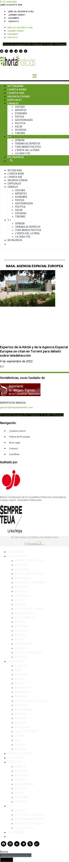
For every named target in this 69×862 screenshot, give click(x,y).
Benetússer (23, 692)
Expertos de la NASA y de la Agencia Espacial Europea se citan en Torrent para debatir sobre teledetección (34, 351)
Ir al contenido (8, 1)
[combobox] (16, 855)
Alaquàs (20, 665)
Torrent (20, 744)
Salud (18, 126)
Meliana (20, 621)
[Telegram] (16, 51)
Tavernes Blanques (28, 652)
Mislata (20, 714)
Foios (19, 600)
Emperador (23, 595)
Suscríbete (13, 18)
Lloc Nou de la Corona (31, 700)
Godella (20, 604)
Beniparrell (23, 687)
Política (20, 123)
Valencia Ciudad (18, 96)
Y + (9, 136)
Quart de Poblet (26, 731)
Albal (18, 670)
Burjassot (22, 586)
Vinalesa (21, 657)
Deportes (20, 110)
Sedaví (20, 735)
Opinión (19, 140)
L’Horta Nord (16, 89)
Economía (21, 113)
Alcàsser (21, 674)
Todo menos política (28, 146)
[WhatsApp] (25, 51)
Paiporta (21, 718)
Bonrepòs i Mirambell (30, 582)
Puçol (19, 639)
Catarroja (21, 696)
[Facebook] (1, 51)
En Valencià (15, 157)
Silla (18, 740)
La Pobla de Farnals (29, 608)
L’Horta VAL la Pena (27, 150)
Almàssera (22, 578)
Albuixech (22, 569)
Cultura (20, 106)
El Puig (20, 591)
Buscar (11, 160)
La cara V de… (23, 153)
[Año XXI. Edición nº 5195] (20, 11)
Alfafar (20, 683)
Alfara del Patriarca (29, 573)
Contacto (13, 21)
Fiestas (19, 116)
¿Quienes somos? (16, 15)
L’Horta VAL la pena (29, 823)
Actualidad (15, 86)
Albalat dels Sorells (29, 560)
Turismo (20, 133)
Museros (21, 630)
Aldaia (19, 678)
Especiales (14, 100)
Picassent (22, 727)
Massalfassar (24, 613)
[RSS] (11, 51)
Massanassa (23, 709)
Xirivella (21, 749)
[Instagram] (6, 51)
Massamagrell (25, 617)
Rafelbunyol (23, 643)
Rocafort (21, 648)
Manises (21, 705)
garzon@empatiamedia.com (16, 407)
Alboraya (21, 564)
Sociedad (20, 129)
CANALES (14, 762)
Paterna (20, 635)
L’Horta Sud (15, 93)
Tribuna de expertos (27, 143)
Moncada (21, 626)
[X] (20, 51)
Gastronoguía (24, 120)
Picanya (20, 722)
